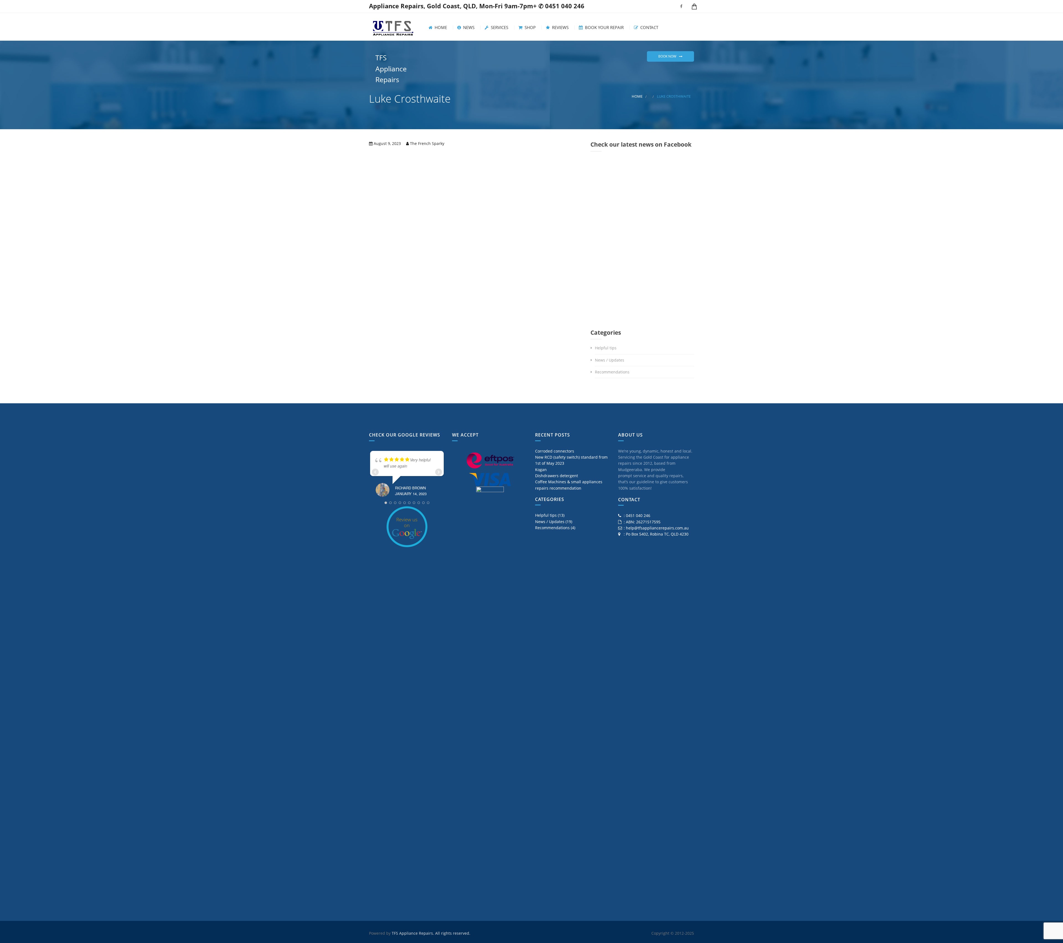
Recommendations (612, 372)
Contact (648, 27)
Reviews (560, 27)
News (468, 27)
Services (499, 27)
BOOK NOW (667, 56)
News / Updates (609, 360)
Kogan (541, 469)
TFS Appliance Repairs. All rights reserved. (431, 933)
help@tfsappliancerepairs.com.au (657, 528)
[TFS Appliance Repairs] (393, 27)
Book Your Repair (604, 27)
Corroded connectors (554, 451)
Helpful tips (605, 347)
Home (440, 27)
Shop (529, 27)
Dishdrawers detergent (556, 475)
